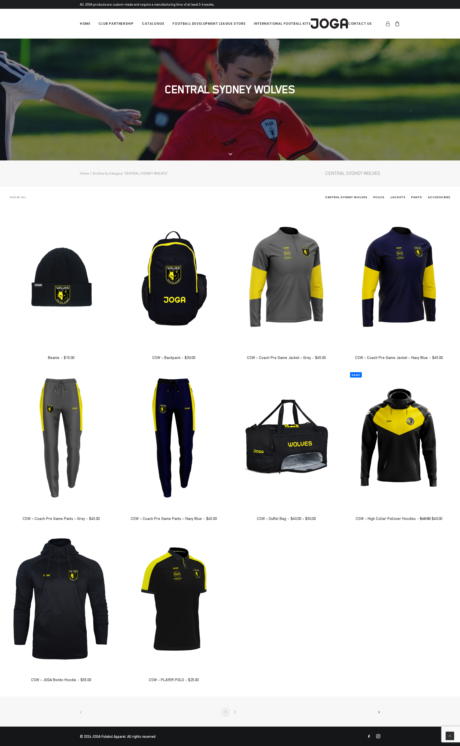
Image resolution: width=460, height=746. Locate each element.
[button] (61, 276)
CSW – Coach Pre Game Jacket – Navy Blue (398, 357)
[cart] (396, 23)
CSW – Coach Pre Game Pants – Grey (61, 518)
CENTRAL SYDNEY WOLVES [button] (346, 197)
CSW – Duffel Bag (286, 518)
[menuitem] (87, 23)
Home (85, 23)
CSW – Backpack (173, 357)
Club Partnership (116, 23)
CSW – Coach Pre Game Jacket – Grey (286, 357)
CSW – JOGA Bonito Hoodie (61, 679)
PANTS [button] (416, 197)
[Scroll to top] (450, 734)
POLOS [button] (378, 197)
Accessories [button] (439, 197)
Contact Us (360, 23)
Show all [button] (18, 197)
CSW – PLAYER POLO (174, 679)
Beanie (61, 357)
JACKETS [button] (397, 197)
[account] (388, 23)
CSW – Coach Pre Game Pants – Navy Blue (173, 518)
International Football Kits (282, 23)
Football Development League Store (208, 23)
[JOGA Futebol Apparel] (329, 23)
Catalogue (153, 23)
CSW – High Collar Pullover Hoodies (399, 518)
